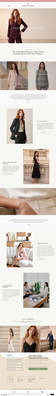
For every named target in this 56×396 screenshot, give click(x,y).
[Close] (54, 394)
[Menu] (9, 6)
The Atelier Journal (41, 378)
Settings (48, 394)
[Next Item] (54, 339)
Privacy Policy (5, 394)
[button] (15, 363)
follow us (12, 361)
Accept (52, 394)
